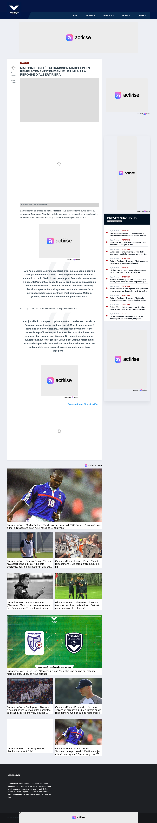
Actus (75, 15)
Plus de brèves (114, 221)
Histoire (125, 15)
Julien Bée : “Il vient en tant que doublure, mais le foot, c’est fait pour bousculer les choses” (128, 308)
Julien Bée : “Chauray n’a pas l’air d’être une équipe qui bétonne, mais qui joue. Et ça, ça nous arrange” (127, 253)
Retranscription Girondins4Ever (83, 404)
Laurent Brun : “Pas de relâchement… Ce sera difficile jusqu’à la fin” (127, 243)
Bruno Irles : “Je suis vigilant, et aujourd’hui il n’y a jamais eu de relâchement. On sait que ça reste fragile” (129, 290)
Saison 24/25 (107, 15)
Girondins (89, 15)
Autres (141, 15)
